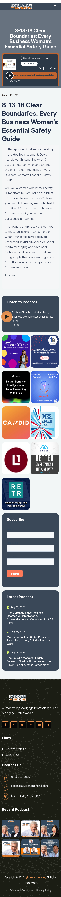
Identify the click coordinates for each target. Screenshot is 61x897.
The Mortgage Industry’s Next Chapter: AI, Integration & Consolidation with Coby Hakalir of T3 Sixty (30, 618)
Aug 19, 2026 (17, 652)
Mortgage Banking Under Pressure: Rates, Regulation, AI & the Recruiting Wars (29, 640)
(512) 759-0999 (20, 776)
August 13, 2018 (10, 95)
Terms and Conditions (21, 890)
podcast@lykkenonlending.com (29, 785)
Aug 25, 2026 (17, 631)
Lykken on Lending (35, 877)
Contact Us (12, 754)
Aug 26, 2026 (17, 607)
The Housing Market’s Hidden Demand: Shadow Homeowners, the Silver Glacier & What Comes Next (29, 661)
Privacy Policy (44, 890)
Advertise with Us (15, 749)
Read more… (13, 275)
